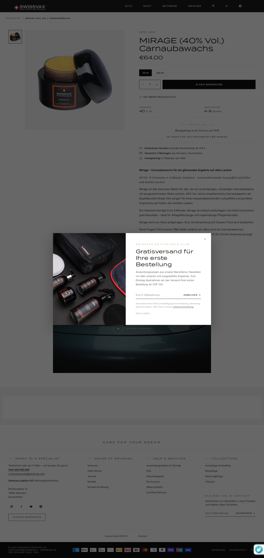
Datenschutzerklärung (183, 307)
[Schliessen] (205, 239)
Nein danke (143, 313)
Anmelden (191, 295)
